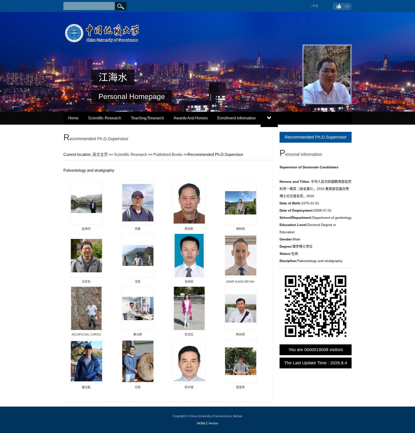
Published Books (168, 154)
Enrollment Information (236, 118)
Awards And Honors (191, 118)
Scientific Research (104, 118)
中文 (315, 6)
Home (73, 118)
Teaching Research (147, 118)
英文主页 (100, 154)
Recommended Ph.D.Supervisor (316, 137)
